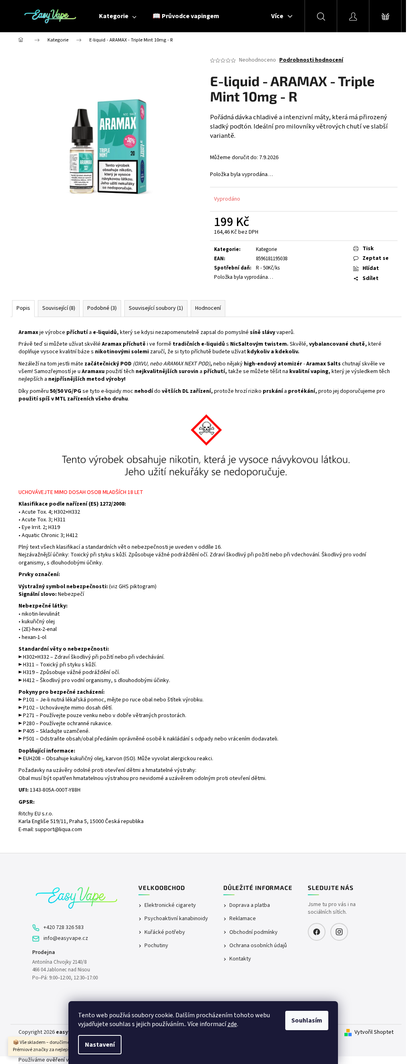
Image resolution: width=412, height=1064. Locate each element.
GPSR (26, 802)
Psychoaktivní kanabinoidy (176, 919)
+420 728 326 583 (63, 927)
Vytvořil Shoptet (373, 1032)
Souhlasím (306, 1020)
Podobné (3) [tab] (102, 308)
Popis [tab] (23, 308)
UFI (23, 790)
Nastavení (100, 1044)
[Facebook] (316, 932)
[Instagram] (339, 932)
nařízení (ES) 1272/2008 (95, 504)
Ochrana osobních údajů (258, 946)
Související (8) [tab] (58, 308)
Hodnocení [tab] (208, 308)
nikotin (30, 614)
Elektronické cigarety (170, 905)
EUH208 (32, 759)
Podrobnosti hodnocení (311, 60)
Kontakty (240, 959)
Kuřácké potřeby (164, 932)
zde (232, 1024)
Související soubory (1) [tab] (156, 308)
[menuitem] (117, 16)
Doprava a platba (249, 905)
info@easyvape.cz (65, 938)
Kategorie (266, 249)
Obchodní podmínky (253, 932)
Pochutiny (156, 946)
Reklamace (242, 919)
